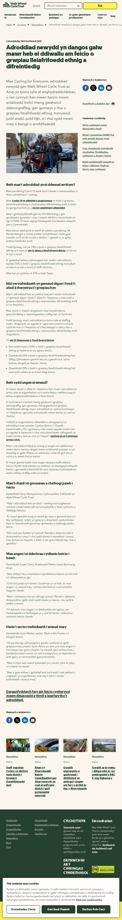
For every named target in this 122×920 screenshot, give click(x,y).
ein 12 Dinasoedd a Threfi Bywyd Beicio (32, 340)
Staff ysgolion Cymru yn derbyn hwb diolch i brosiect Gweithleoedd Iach (17, 776)
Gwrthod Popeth (58, 909)
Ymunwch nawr (71, 827)
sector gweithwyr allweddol (48, 208)
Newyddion (37, 24)
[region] (61, 899)
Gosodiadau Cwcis (23, 909)
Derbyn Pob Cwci (93, 909)
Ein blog (21, 24)
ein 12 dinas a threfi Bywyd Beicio (46, 250)
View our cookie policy (89, 899)
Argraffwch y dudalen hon (96, 103)
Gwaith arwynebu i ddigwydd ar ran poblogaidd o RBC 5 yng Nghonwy (103, 773)
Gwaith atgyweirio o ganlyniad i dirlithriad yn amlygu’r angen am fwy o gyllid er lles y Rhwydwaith (75, 778)
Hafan (9, 24)
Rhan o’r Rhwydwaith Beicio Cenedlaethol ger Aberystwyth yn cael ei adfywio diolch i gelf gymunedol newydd (46, 782)
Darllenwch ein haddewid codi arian (103, 848)
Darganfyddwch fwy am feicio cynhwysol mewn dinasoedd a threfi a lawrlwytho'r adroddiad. (38, 695)
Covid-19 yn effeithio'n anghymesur (32, 200)
